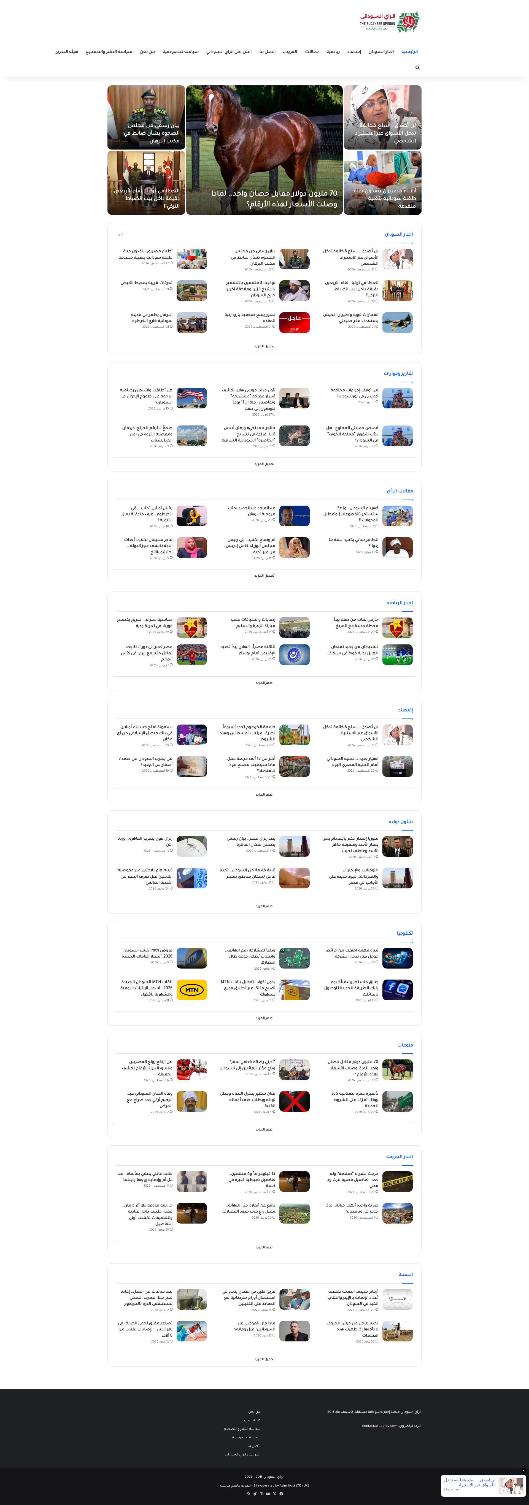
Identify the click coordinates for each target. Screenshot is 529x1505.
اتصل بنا (267, 52)
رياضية (333, 52)
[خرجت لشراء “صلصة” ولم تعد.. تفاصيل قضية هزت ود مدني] (397, 1181)
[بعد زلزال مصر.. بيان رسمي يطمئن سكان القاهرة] (294, 846)
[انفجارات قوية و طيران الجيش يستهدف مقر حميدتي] (397, 322)
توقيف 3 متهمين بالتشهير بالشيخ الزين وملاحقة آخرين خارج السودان (250, 289)
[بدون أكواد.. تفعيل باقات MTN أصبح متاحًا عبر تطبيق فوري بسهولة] (294, 990)
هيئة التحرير (67, 52)
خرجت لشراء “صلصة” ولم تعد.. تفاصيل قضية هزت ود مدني (352, 1180)
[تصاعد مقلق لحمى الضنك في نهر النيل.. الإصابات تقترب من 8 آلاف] (192, 1331)
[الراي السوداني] (390, 22)
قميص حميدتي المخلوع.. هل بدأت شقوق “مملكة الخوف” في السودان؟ (352, 434)
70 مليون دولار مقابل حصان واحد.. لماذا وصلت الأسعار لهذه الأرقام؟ (353, 1068)
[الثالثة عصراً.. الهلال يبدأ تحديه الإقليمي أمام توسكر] (294, 654)
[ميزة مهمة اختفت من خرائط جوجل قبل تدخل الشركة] (397, 958)
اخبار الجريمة (399, 1157)
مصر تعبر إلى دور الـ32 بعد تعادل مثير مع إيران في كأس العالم (146, 653)
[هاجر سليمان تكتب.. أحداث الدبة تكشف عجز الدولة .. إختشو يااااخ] (192, 547)
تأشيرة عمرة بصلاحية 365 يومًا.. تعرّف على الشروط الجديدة (354, 1100)
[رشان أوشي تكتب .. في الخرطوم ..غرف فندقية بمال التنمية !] (192, 516)
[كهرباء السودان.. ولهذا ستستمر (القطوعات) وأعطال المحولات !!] (397, 516)
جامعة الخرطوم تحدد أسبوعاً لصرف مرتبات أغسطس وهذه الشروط (247, 733)
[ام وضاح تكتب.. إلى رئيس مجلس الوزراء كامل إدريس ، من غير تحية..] (294, 547)
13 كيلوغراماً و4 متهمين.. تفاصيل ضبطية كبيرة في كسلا (252, 1180)
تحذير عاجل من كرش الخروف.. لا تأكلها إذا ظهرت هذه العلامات (351, 1330)
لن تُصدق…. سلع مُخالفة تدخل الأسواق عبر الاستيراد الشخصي (385, 133)
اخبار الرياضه (400, 603)
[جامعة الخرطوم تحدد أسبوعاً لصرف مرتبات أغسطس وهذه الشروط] (294, 735)
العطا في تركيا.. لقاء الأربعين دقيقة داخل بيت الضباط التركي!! (147, 199)
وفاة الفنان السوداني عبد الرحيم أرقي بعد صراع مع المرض (149, 1100)
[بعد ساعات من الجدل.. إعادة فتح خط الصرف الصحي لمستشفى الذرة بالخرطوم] (192, 1299)
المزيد (291, 52)
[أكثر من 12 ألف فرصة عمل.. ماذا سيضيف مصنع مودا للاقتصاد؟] (294, 766)
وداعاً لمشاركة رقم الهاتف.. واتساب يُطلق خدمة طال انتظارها (250, 957)
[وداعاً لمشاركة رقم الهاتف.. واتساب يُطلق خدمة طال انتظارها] (294, 958)
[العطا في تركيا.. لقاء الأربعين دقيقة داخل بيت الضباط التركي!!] (146, 183)
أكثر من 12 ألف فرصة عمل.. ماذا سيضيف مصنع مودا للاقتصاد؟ (250, 765)
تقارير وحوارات (398, 373)
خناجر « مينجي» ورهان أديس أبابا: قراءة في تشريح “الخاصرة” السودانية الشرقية (248, 434)
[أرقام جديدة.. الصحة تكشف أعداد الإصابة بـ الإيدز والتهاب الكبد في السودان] (397, 1299)
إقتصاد (354, 52)
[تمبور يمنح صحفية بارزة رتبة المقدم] (294, 322)
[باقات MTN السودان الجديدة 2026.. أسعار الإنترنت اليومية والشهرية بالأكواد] (192, 990)
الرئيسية (409, 52)
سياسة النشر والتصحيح (109, 52)
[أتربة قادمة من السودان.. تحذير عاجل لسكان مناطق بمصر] (294, 878)
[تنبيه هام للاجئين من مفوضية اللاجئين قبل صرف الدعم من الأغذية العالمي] (192, 878)
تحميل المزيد (264, 347)
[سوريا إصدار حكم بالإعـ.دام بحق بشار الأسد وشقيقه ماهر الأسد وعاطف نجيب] (397, 846)
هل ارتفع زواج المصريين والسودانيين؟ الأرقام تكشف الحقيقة (147, 1068)
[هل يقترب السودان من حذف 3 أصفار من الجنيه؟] (192, 766)
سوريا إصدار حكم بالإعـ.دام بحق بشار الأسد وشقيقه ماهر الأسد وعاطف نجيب (350, 845)
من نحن (147, 52)
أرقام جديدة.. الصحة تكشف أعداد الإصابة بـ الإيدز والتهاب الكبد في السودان (352, 1298)
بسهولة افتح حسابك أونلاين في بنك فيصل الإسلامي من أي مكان (144, 733)
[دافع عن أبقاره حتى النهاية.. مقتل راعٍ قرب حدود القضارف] (294, 1213)
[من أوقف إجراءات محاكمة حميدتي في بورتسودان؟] (397, 398)
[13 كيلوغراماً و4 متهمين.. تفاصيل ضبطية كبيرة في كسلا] (294, 1181)
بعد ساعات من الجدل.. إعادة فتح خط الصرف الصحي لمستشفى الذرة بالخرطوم (146, 1298)
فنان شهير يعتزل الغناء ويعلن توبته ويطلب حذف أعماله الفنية (247, 1100)
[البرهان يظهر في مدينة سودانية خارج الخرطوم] (192, 322)
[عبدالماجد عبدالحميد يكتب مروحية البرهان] (294, 516)
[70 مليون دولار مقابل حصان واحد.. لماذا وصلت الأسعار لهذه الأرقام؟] (264, 150)
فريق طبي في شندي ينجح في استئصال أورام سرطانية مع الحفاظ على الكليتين (248, 1298)
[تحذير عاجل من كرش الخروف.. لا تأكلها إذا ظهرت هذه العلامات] (397, 1331)
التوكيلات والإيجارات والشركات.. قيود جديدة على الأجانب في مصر (353, 877)
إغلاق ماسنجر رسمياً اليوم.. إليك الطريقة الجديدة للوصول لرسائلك (351, 988)
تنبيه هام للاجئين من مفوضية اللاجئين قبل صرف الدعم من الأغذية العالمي (145, 877)
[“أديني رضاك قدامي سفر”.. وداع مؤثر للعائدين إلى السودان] (294, 1069)
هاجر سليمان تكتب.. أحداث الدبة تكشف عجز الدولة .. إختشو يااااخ (148, 546)
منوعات (405, 1045)
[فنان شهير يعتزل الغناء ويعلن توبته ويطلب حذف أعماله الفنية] (294, 1101)
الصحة (406, 1275)
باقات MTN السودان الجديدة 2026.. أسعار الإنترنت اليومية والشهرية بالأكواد (146, 988)
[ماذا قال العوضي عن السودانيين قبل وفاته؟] (294, 1331)
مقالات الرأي (400, 491)
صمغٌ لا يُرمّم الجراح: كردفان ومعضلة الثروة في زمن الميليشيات (147, 434)
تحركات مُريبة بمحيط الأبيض (146, 283)
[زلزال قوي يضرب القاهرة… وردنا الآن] (192, 846)
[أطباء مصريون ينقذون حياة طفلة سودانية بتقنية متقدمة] (383, 183)
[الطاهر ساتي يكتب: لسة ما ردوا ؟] (397, 547)
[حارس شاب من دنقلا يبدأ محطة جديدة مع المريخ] (397, 627)
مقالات (312, 52)
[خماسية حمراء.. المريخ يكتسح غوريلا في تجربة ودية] (192, 627)
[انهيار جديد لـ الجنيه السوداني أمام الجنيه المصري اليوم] (397, 766)
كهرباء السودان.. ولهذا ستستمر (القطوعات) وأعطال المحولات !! (350, 514)
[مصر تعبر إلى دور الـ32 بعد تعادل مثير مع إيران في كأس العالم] (192, 654)
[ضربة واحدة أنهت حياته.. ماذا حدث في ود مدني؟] (397, 1213)
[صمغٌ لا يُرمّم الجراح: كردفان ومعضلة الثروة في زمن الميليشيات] (192, 435)
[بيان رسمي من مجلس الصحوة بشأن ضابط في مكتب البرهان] (146, 117)
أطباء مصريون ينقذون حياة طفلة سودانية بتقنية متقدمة (385, 199)
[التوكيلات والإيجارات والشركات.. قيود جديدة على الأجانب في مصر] (397, 878)
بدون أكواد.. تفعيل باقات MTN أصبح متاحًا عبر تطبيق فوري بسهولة (248, 988)
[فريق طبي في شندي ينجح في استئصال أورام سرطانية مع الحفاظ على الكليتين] (294, 1299)
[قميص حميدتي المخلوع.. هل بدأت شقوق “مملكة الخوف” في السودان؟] (397, 435)
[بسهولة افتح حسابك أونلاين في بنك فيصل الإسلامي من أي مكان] (192, 735)
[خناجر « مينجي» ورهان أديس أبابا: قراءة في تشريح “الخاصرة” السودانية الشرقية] (294, 435)
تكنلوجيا (405, 933)
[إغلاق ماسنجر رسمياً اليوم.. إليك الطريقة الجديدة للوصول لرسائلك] (397, 990)
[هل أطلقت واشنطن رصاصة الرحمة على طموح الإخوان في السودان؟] (192, 398)
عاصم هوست (230, 1486)
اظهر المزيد (264, 683)
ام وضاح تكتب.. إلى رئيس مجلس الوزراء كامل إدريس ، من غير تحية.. (249, 546)
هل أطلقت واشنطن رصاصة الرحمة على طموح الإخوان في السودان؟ (146, 397)
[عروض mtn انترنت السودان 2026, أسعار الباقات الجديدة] (192, 958)
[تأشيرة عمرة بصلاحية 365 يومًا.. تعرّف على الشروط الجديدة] (397, 1101)
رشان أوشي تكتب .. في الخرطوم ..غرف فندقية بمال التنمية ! (147, 514)
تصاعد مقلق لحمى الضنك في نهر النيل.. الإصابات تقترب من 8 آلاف (145, 1330)
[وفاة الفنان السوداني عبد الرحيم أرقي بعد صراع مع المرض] (192, 1101)
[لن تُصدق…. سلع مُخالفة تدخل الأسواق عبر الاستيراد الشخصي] (383, 117)
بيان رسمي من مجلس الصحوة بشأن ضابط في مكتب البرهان (152, 133)
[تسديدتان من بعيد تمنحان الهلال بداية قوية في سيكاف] (397, 654)
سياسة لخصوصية (181, 52)
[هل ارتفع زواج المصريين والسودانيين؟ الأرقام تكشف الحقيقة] (192, 1069)
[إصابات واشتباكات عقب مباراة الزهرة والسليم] (294, 627)
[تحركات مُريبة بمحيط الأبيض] (192, 290)
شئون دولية (401, 822)
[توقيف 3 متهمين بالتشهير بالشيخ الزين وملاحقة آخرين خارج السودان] (294, 290)
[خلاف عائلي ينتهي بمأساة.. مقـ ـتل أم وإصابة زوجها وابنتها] (192, 1181)
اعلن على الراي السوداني (229, 52)
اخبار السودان (381, 52)
